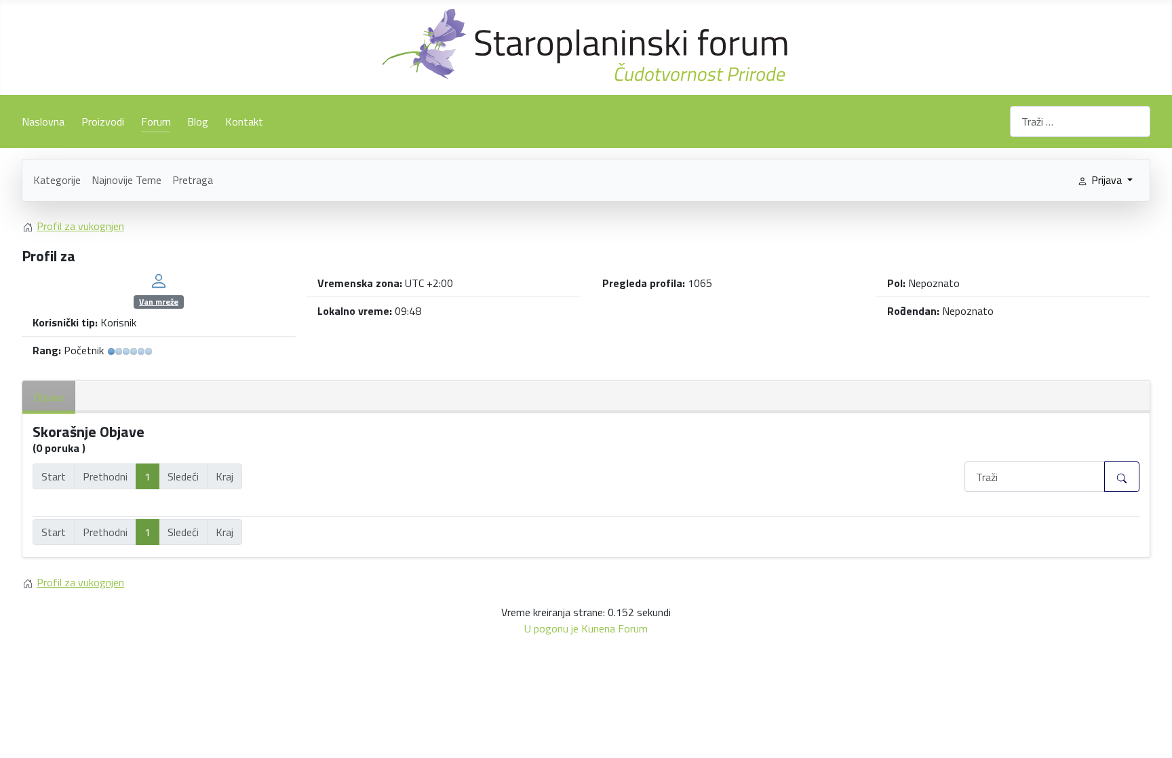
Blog (197, 121)
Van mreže (158, 301)
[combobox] (1080, 121)
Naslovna (43, 121)
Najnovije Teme (126, 180)
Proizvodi (102, 121)
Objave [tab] (48, 397)
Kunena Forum (614, 628)
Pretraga (192, 180)
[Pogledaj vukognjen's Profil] (158, 279)
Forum (156, 121)
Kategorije (57, 180)
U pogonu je (551, 628)
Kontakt (244, 121)
